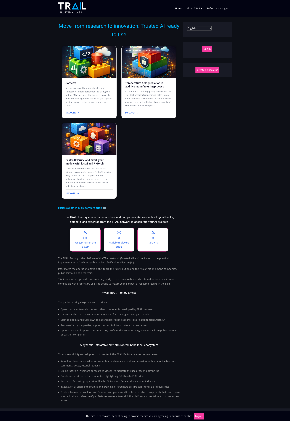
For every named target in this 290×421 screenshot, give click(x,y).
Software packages (217, 8)
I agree (199, 416)
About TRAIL (194, 8)
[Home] (72, 8)
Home (178, 8)
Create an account (207, 70)
